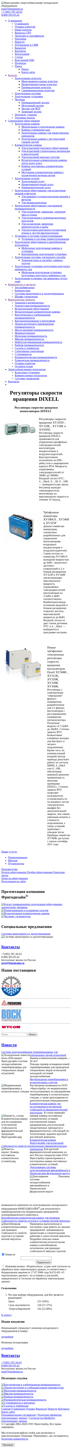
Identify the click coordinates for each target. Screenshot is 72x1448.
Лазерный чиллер (31, 111)
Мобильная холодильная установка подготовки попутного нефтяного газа (43, 274)
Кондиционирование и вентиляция (35, 320)
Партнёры (20, 38)
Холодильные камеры (27, 123)
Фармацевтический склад (36, 187)
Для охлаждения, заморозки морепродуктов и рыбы (37, 225)
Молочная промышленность (31, 336)
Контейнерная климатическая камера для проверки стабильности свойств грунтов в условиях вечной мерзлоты (35, 1219)
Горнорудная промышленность (32, 305)
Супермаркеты (23, 354)
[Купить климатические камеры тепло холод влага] (25, 913)
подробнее (7, 1336)
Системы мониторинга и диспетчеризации (39, 293)
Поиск (18, 66)
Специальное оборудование (24, 120)
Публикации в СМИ (26, 44)
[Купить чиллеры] (16, 916)
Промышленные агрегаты (36, 87)
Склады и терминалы (27, 348)
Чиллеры (20, 99)
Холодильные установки (29, 96)
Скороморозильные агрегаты (38, 90)
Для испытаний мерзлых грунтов (40, 157)
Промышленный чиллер (35, 102)
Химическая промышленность (32, 360)
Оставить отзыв (24, 366)
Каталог (12, 75)
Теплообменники (24, 287)
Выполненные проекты (21, 299)
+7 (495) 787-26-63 (11, 11)
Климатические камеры (28, 145)
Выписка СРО (23, 32)
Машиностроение (25, 333)
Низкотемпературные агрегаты (39, 84)
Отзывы (30, 1408)
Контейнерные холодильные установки (44, 254)
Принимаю (8, 1445)
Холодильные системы (28, 93)
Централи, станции (26, 114)
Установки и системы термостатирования (38, 236)
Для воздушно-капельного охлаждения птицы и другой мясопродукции (43, 231)
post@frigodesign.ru (12, 8)
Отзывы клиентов (25, 26)
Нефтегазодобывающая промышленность (38, 342)
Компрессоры (22, 290)
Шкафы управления (26, 296)
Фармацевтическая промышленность (36, 357)
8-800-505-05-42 (10, 14)
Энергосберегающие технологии (27, 369)
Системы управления (27, 378)
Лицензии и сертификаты (29, 35)
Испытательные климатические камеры (37, 311)
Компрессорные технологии (31, 375)
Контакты (20, 51)
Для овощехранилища (34, 202)
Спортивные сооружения (29, 351)
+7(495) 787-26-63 (11, 1362)
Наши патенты (23, 29)
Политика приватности (14, 1438)
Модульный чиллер (32, 105)
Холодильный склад (33, 181)
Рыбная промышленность (29, 345)
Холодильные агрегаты (28, 78)
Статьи (19, 57)
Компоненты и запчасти (22, 284)
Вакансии (20, 47)
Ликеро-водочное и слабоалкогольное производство (34, 1387)
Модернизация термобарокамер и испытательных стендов (49, 1081)
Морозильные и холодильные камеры (42, 126)
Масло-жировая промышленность (34, 330)
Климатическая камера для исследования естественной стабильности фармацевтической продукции (48, 1108)
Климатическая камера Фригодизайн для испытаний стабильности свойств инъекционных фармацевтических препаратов (34, 1144)
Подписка (20, 63)
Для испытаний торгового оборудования (44, 148)
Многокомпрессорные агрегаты (39, 81)
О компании (15, 20)
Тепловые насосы (25, 117)
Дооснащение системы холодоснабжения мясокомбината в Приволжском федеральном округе (50, 1170)
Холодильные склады (27, 178)
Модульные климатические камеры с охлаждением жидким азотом (42, 174)
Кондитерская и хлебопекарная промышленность (32, 316)
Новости (20, 41)
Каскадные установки (27, 372)
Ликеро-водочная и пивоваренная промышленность (34, 325)
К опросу (6, 1315)
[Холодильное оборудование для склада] (24, 910)
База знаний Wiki (24, 60)
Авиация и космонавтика (29, 302)
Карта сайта (28, 72)
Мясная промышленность (29, 339)
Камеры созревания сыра (35, 129)
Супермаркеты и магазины (19, 1402)
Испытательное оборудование (32, 308)
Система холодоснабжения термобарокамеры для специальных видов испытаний (33, 1053)
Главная (5, 1408)
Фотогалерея (22, 54)
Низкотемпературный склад (37, 184)
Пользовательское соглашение (18, 1414)
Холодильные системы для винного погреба (40, 257)
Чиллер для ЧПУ (31, 108)
